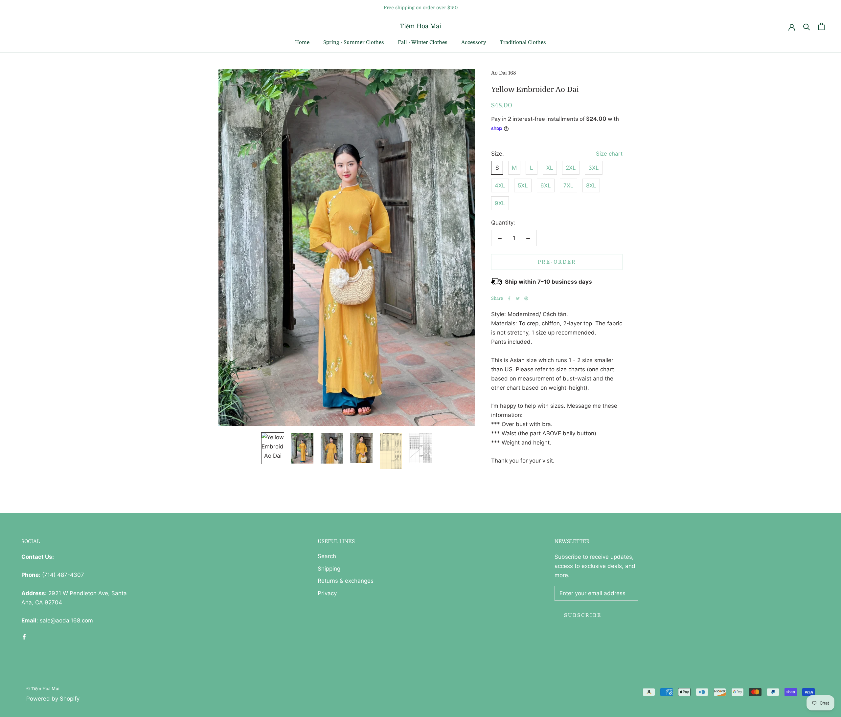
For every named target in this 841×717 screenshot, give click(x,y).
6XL (545, 185)
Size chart (609, 153)
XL (549, 167)
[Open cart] (821, 26)
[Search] (806, 26)
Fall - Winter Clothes (422, 42)
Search (327, 556)
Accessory (473, 42)
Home (302, 42)
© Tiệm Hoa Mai (42, 688)
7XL (568, 185)
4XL (500, 185)
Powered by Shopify (53, 698)
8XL (591, 185)
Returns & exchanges (346, 580)
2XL (571, 167)
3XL (593, 167)
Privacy (327, 593)
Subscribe (583, 615)
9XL (500, 203)
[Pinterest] (526, 298)
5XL (523, 185)
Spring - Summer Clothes (353, 42)
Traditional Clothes (523, 42)
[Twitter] (518, 298)
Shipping (329, 568)
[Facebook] (509, 298)
